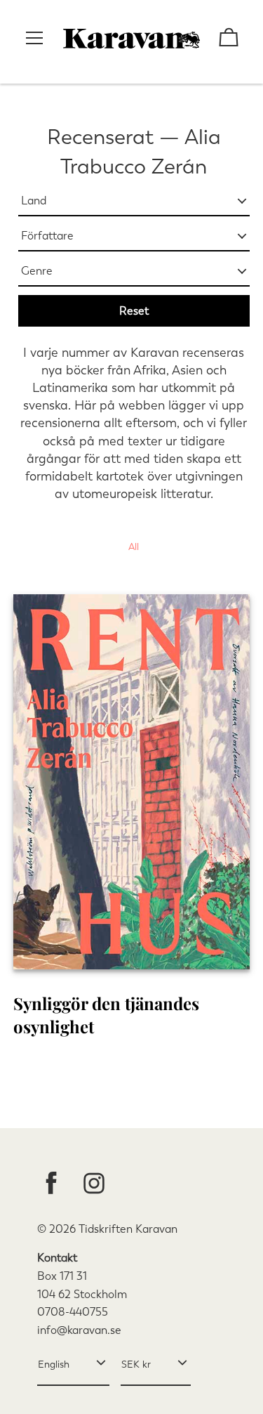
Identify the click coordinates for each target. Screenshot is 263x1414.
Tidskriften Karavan (128, 1229)
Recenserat (100, 137)
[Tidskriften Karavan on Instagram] (94, 1184)
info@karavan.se (79, 1330)
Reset (134, 311)
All (133, 547)
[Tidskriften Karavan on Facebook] (51, 1184)
